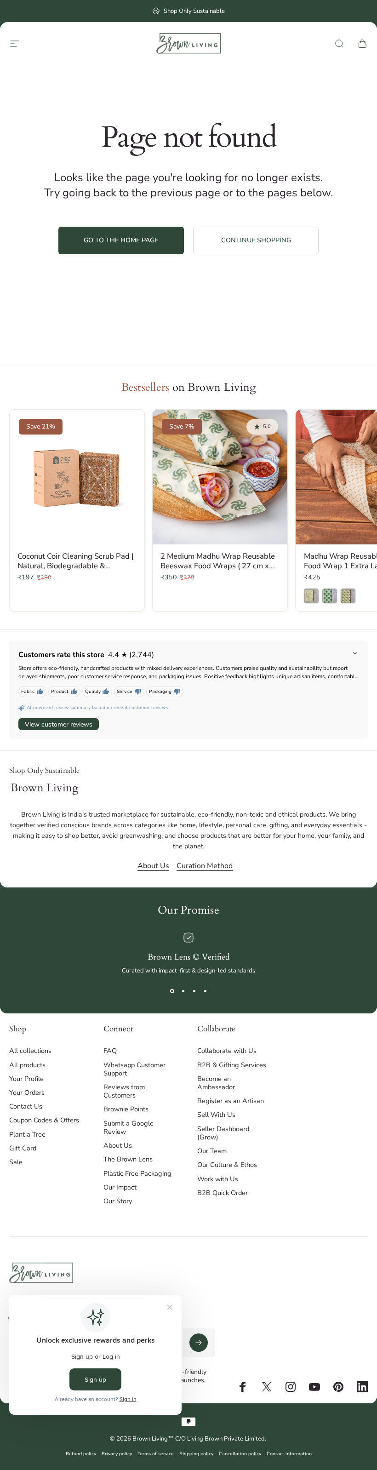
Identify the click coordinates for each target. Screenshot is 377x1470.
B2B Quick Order (222, 1193)
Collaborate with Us (227, 1051)
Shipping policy (196, 1453)
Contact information (289, 1453)
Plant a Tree (27, 1134)
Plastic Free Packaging (137, 1173)
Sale (16, 1162)
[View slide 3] (194, 991)
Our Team (212, 1151)
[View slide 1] (171, 991)
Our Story (117, 1201)
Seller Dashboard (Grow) (223, 1133)
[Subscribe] (198, 1342)
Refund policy (81, 1453)
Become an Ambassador (216, 1083)
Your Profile (26, 1079)
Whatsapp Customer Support (134, 1069)
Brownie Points (126, 1109)
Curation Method (205, 866)
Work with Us (217, 1179)
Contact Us (25, 1106)
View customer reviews (58, 724)
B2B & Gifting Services (231, 1065)
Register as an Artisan (230, 1101)
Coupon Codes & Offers (44, 1120)
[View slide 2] (182, 991)
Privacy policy (117, 1453)
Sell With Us (216, 1114)
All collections (30, 1051)
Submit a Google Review (128, 1127)
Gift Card (22, 1148)
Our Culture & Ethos (227, 1165)
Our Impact (120, 1187)
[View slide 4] (205, 991)
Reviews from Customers (124, 1091)
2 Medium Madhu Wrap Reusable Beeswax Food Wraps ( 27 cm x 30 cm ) (217, 565)
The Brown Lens (128, 1159)
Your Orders (27, 1092)
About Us (153, 866)
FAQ (110, 1051)
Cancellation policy (240, 1453)
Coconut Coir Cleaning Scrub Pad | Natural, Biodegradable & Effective (75, 565)
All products (27, 1065)
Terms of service (155, 1453)
